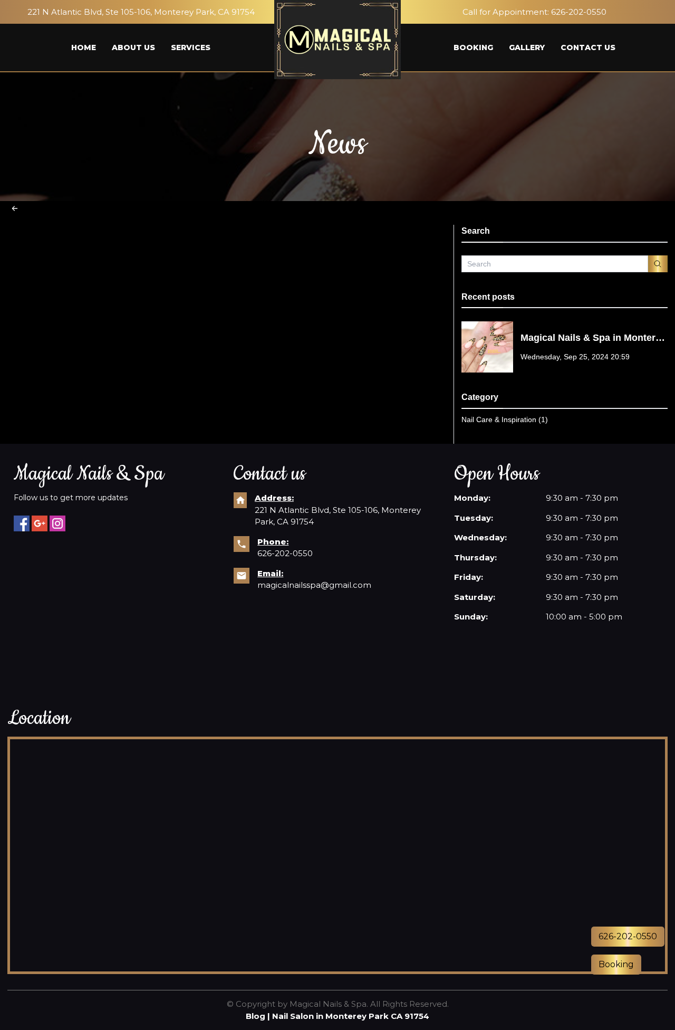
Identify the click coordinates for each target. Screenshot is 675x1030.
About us (133, 47)
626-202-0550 (578, 12)
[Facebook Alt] (22, 523)
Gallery (527, 47)
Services (190, 47)
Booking (473, 47)
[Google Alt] (39, 523)
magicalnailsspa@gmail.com (314, 585)
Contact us (588, 47)
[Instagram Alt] (57, 523)
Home (83, 47)
